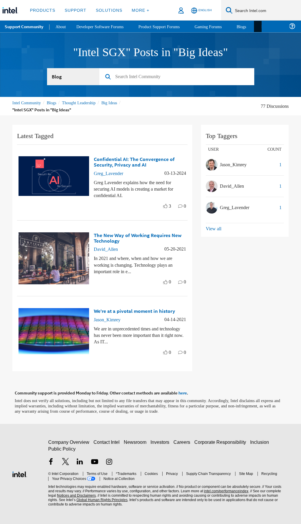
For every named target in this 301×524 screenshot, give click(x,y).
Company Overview (69, 441)
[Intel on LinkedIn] (80, 461)
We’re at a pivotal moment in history (134, 310)
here (182, 392)
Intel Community (27, 103)
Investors (161, 441)
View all (214, 228)
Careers (183, 441)
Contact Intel (107, 441)
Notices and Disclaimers (67, 494)
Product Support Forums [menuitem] (166, 26)
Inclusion (261, 441)
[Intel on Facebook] (51, 461)
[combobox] (176, 76)
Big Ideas (118, 103)
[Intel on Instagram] (109, 461)
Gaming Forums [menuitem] (217, 26)
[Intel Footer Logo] (19, 472)
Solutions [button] (106, 10)
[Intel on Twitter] (66, 461)
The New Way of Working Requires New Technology (137, 237)
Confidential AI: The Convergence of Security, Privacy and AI (134, 162)
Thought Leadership (84, 103)
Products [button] (42, 10)
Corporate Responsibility (221, 441)
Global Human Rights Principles (89, 499)
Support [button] (73, 10)
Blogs (54, 103)
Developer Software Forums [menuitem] (103, 26)
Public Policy (61, 447)
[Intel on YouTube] (95, 461)
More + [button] (136, 10)
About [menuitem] (61, 26)
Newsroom (136, 441)
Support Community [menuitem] (24, 26)
